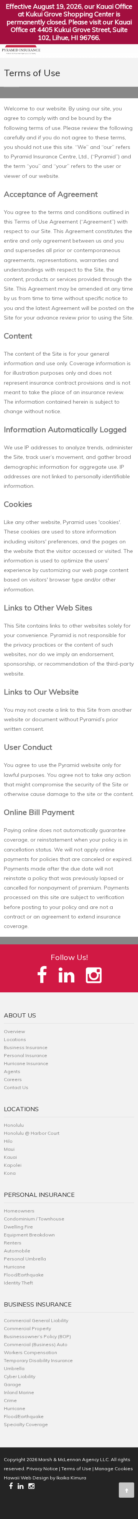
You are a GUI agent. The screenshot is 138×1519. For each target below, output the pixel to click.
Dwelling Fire (18, 1227)
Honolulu (14, 1125)
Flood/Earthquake (24, 1275)
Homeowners (19, 1211)
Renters (12, 1243)
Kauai (10, 1157)
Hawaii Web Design (26, 1478)
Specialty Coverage (26, 1424)
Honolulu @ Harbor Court (31, 1133)
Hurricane (14, 1267)
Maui (9, 1149)
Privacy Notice (42, 1468)
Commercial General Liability (36, 1320)
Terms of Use (76, 1468)
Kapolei (12, 1165)
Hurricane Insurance (26, 1063)
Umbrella (14, 1368)
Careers (13, 1079)
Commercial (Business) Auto (35, 1344)
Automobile (17, 1251)
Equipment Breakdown (29, 1235)
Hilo (8, 1141)
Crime (10, 1400)
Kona (10, 1173)
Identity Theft (18, 1283)
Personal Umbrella (25, 1259)
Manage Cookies (114, 1468)
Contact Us (16, 1087)
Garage (12, 1384)
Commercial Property (27, 1328)
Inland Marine (19, 1392)
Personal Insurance (25, 1055)
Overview (14, 1031)
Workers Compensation (30, 1352)
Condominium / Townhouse (34, 1219)
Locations (15, 1039)
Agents (12, 1071)
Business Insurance (26, 1047)
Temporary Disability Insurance (38, 1360)
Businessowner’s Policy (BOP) (37, 1336)
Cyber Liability (19, 1376)
